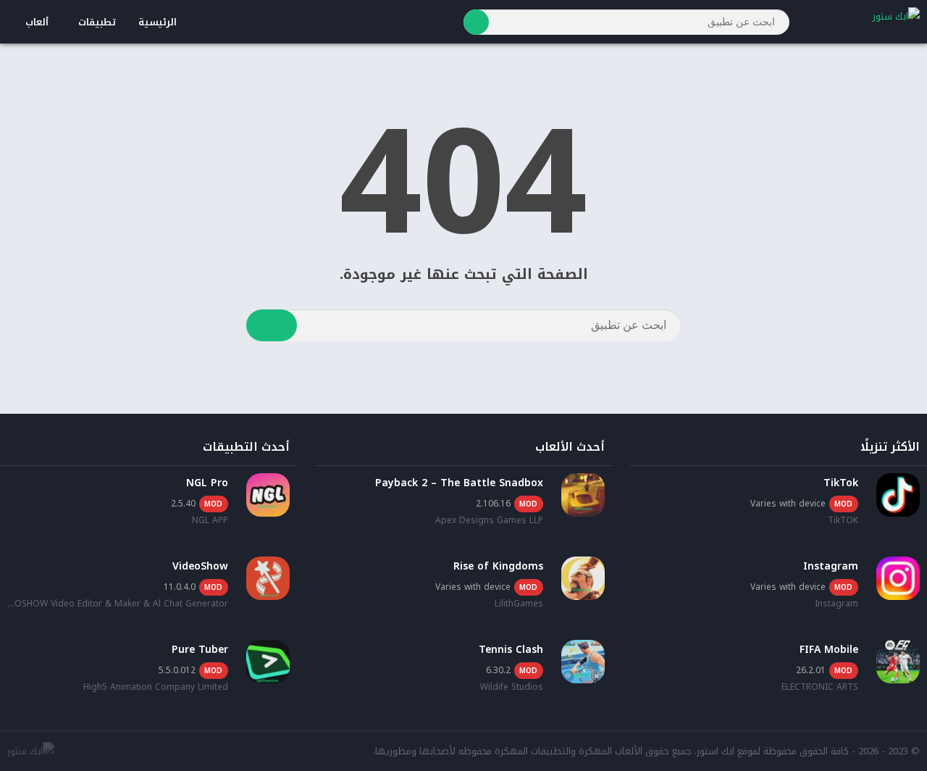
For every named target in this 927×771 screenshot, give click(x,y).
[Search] (476, 22)
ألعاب (37, 22)
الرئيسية (157, 22)
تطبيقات (97, 22)
